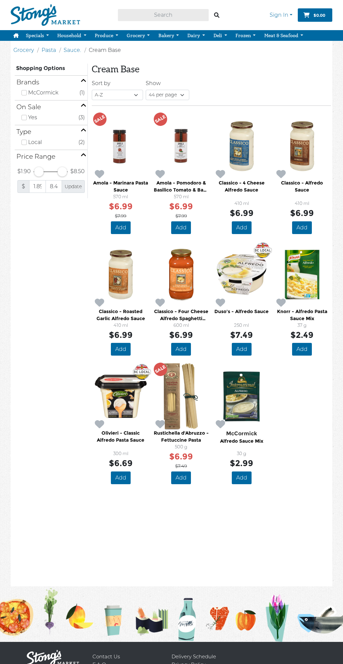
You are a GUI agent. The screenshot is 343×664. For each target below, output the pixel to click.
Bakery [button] (166, 35)
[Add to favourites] (99, 174)
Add (120, 227)
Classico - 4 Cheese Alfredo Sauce (242, 186)
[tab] (51, 82)
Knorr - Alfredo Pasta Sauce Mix (302, 314)
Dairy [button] (194, 35)
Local (35, 142)
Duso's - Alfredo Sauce (241, 311)
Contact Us (106, 656)
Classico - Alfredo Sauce (302, 186)
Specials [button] (35, 35)
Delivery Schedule (194, 656)
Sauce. (72, 50)
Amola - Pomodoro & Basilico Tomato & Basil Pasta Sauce (181, 187)
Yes (32, 117)
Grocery (23, 50)
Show (153, 83)
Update (73, 186)
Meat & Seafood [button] (281, 35)
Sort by (101, 83)
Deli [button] (218, 35)
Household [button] (69, 35)
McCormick (43, 92)
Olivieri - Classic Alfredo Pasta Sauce (120, 436)
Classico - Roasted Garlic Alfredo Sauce (120, 314)
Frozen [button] (243, 35)
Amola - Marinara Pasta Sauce (120, 186)
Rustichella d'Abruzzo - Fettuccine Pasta (181, 436)
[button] (16, 35)
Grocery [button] (136, 35)
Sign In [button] (279, 15)
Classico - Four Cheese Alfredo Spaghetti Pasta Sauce (181, 315)
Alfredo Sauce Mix (241, 441)
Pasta (49, 50)
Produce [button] (104, 35)
